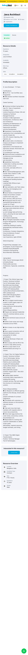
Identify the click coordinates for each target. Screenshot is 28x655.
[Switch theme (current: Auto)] (21, 5)
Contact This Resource (11, 25)
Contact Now (14, 452)
